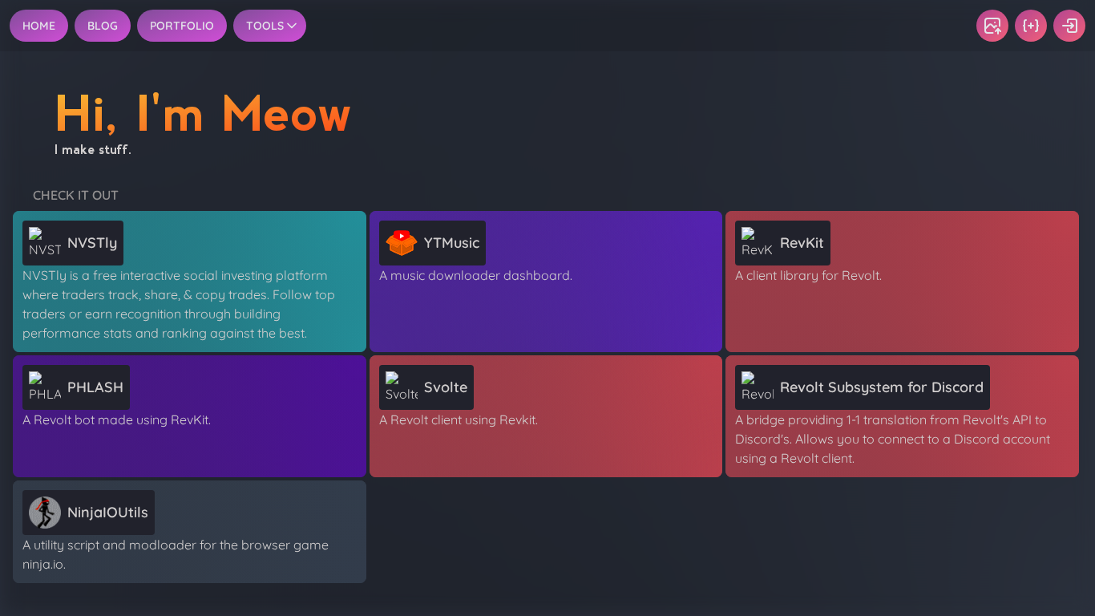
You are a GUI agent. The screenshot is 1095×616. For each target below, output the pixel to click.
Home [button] (38, 25)
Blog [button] (102, 25)
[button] (992, 26)
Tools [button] (265, 25)
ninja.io (42, 564)
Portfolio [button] (182, 25)
